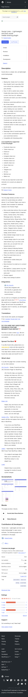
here (18, 332)
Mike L (6, 543)
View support (21, 552)
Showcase (18, 636)
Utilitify (3, 448)
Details (5, 47)
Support (5, 63)
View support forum (6, 627)
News (3, 639)
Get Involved (18, 649)
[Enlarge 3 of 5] (11, 493)
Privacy (3, 644)
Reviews (5, 51)
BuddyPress (5, 670)
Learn (3, 649)
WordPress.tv (5, 657)
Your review (4, 615)
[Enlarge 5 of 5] (24, 488)
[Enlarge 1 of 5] (11, 481)
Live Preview (14, 42)
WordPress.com (6, 662)
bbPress (4, 667)
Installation (6, 55)
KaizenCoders (7, 38)
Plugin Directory (5, 6)
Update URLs (5, 417)
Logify (3, 464)
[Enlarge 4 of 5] (24, 481)
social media (23, 582)
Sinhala (7, 676)
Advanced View (5, 590)
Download (5, 42)
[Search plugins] (17, 17)
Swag (17, 657)
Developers (4, 654)
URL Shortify (10, 285)
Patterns (17, 644)
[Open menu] (25, 2)
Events (17, 651)
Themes (17, 639)
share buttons (16, 579)
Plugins (17, 641)
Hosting (3, 641)
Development (6, 59)
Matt (3, 664)
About (3, 636)
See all (25, 615)
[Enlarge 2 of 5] (11, 486)
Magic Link (4, 401)
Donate (17, 654)
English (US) (24, 576)
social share (23, 585)
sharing (17, 582)
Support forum (7, 190)
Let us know (22, 300)
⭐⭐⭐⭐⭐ (5, 347)
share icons (23, 579)
